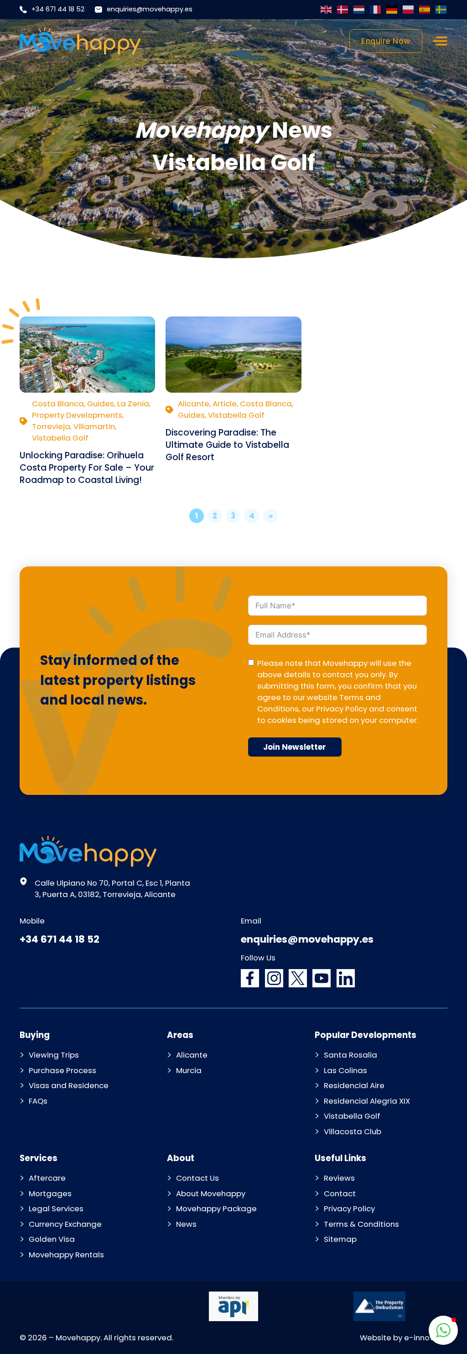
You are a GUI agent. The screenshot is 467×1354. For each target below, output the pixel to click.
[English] (326, 10)
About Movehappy (210, 1193)
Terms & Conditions (361, 1224)
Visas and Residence (69, 1085)
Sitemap (340, 1239)
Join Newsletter (294, 747)
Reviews (339, 1177)
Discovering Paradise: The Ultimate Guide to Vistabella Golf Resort (227, 444)
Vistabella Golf (352, 1115)
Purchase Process (62, 1070)
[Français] (376, 10)
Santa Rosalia (350, 1054)
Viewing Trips (54, 1054)
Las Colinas (345, 1070)
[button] (443, 1330)
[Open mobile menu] (440, 41)
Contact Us (197, 1177)
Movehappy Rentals (66, 1254)
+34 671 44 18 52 (57, 9)
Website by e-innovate (403, 1337)
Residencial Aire (354, 1085)
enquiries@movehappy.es (149, 9)
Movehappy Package (216, 1208)
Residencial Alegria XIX (367, 1100)
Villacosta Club (352, 1131)
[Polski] (409, 10)
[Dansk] (343, 10)
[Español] (425, 10)
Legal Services (56, 1208)
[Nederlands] (359, 10)
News (186, 1224)
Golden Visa (52, 1239)
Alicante (192, 1054)
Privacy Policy (341, 708)
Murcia (189, 1070)
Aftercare (47, 1177)
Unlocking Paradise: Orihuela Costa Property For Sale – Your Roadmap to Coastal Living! (87, 467)
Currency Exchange (65, 1224)
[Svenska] (441, 10)
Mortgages (50, 1193)
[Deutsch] (392, 10)
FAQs (38, 1100)
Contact (340, 1193)
